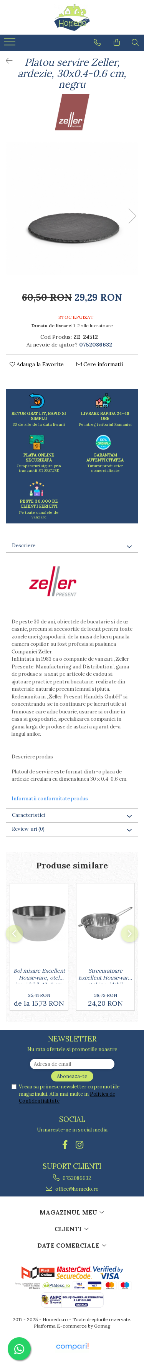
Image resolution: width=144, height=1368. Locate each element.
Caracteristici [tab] (28, 815)
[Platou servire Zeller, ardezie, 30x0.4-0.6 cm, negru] (72, 208)
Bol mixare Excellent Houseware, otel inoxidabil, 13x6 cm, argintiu (39, 975)
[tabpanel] (72, 208)
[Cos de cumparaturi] (116, 42)
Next (132, 216)
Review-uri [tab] (28, 829)
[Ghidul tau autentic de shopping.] (72, 1347)
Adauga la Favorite (39, 364)
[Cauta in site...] (135, 42)
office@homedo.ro (76, 1189)
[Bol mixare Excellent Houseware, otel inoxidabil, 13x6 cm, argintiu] (39, 923)
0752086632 (76, 1178)
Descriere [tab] (23, 545)
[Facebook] (64, 1144)
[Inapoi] (6, 60)
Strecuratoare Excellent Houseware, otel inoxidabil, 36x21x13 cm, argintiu (105, 975)
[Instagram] (79, 1144)
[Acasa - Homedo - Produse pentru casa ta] (72, 17)
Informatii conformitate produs (50, 798)
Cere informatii (102, 364)
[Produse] (10, 44)
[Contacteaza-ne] (97, 42)
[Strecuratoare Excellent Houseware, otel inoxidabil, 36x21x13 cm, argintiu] (105, 923)
